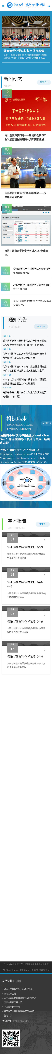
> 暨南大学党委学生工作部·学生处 (17, 989)
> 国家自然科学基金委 (12, 1002)
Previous (4, 483)
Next (47, 483)
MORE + (44, 82)
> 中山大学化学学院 (11, 1007)
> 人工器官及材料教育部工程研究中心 (19, 998)
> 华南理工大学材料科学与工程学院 (18, 1011)
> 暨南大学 (7, 1016)
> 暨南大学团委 (9, 994)
